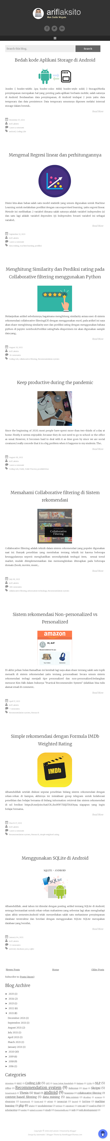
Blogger (73, 1131)
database (20, 949)
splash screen (36, 1110)
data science (72, 1097)
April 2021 (13, 1037)
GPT (48, 1083)
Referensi (73, 1088)
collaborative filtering (28, 359)
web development (88, 1110)
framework (25, 1101)
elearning (10, 1101)
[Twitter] (55, 28)
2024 (11, 998)
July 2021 (13, 1032)
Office (8, 1088)
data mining (14, 246)
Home (55, 969)
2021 (11, 1013)
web (73, 1110)
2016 (11, 1066)
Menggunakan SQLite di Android (55, 858)
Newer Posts (13, 969)
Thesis (24, 1092)
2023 (11, 1003)
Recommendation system (48, 359)
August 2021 (15, 1027)
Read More (97, 111)
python (59, 1106)
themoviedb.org (61, 1110)
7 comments (14, 709)
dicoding (87, 1097)
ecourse (98, 1097)
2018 (11, 1061)
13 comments (15, 945)
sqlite (31, 949)
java (27, 949)
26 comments (15, 355)
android (12, 131)
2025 (11, 993)
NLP (98, 1083)
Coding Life (21, 131)
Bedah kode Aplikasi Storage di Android (55, 60)
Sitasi (85, 1088)
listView (86, 1101)
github (50, 1101)
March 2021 (14, 1042)
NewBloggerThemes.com (72, 1135)
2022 (11, 1008)
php (21, 1105)
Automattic (40, 1135)
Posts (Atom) (27, 976)
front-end (38, 1101)
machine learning (27, 246)
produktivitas (43, 469)
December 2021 (16, 1018)
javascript (62, 1101)
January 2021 (15, 1046)
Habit (21, 469)
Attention (9, 1083)
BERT (19, 1083)
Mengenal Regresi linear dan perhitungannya (55, 155)
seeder (24, 1110)
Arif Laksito (14, 124)
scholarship (11, 1110)
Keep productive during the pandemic (55, 382)
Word (37, 1092)
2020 (11, 1051)
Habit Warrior (31, 469)
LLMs (89, 1083)
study (48, 1110)
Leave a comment (16, 127)
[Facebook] (48, 28)
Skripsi (95, 1088)
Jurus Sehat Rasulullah (63, 1083)
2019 (11, 1056)
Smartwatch (10, 1093)
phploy (32, 1106)
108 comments (15, 587)
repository (69, 1106)
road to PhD (95, 1105)
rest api (81, 1105)
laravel (75, 1101)
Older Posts (97, 969)
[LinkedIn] (62, 28)
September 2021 (17, 1022)
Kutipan (80, 1083)
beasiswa (68, 1093)
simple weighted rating (49, 834)
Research (35, 713)
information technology (37, 591)
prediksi (38, 246)
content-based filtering (21, 1097)
